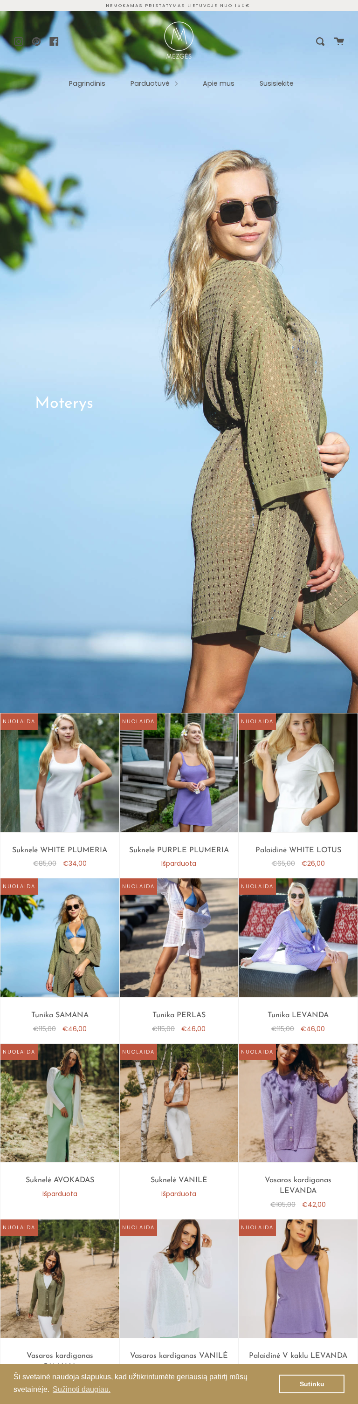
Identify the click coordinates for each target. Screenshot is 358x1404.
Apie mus (218, 83)
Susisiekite (277, 83)
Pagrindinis (87, 83)
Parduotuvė (151, 83)
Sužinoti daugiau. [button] (81, 1389)
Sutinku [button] (312, 1384)
